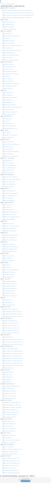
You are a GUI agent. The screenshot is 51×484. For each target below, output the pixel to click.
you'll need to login (29, 479)
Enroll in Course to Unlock (25, 481)
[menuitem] (0, 2)
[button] (0, 0)
